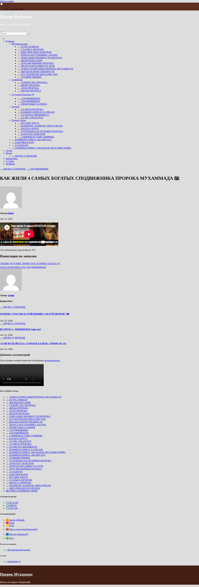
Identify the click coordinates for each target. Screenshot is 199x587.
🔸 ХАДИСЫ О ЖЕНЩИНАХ (33, 115)
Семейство (17, 79)
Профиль (10, 164)
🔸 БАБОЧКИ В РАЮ (23, 142)
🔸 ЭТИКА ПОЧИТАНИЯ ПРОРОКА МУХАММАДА (45, 69)
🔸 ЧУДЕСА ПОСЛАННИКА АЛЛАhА (37, 55)
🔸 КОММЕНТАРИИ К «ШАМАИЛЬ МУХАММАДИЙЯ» (42, 148)
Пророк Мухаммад (16, 16)
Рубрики (10, 41)
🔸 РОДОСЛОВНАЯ (28, 46)
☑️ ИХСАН (12, 508)
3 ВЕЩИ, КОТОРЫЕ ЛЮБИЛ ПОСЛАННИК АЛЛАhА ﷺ (30, 263)
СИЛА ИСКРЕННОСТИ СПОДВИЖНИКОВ (23, 267)
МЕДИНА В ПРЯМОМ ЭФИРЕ (22, 491)
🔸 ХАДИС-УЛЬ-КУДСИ (30, 117)
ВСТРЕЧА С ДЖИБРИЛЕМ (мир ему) (20, 329)
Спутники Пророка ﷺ (23, 94)
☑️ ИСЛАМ (12, 502)
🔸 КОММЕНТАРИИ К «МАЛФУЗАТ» (32, 139)
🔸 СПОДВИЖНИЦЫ (28, 98)
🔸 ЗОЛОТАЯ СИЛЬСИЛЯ (31, 134)
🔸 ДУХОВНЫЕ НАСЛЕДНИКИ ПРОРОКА (40, 131)
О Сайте (10, 161)
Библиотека (11, 158)
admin (10, 213)
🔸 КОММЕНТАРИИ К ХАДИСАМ (35, 112)
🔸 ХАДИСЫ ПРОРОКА (30, 109)
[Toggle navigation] (1, 31)
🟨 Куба (10, 525)
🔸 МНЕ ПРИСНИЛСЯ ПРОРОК (34, 52)
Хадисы (16, 106)
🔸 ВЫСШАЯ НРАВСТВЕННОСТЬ (35, 71)
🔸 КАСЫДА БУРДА (28, 128)
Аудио (9, 150)
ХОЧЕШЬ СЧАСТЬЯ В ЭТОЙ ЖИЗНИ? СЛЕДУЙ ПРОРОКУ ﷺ (34, 314)
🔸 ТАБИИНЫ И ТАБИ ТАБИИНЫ (35, 137)
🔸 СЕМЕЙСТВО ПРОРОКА (32, 82)
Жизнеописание (20, 44)
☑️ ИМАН (11, 505)
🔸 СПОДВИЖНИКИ (28, 101)
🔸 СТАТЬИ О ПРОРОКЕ (30, 49)
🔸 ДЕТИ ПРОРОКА (28, 88)
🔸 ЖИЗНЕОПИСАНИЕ (30, 60)
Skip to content (7, 1)
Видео (9, 153)
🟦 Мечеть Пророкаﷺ (17, 534)
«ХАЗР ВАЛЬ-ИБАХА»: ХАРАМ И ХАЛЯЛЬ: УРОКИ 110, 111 (33, 343)
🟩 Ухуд (10, 538)
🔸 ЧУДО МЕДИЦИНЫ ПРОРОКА (35, 63)
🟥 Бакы (10, 523)
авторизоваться (52, 360)
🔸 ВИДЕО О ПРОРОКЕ (24, 156)
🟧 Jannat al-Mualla (15, 520)
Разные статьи (19, 120)
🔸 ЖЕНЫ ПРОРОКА (28, 85)
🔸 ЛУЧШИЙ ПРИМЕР (29, 77)
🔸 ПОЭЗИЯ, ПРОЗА (28, 123)
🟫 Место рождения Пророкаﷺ (22, 529)
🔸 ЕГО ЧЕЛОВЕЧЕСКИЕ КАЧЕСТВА (37, 74)
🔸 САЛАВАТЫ (20, 145)
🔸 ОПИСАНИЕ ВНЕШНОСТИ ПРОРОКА (39, 57)
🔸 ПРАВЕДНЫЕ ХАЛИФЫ (32, 104)
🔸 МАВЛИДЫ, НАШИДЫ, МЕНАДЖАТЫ (39, 126)
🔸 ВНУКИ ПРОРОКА (29, 91)
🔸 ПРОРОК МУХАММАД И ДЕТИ (36, 66)
